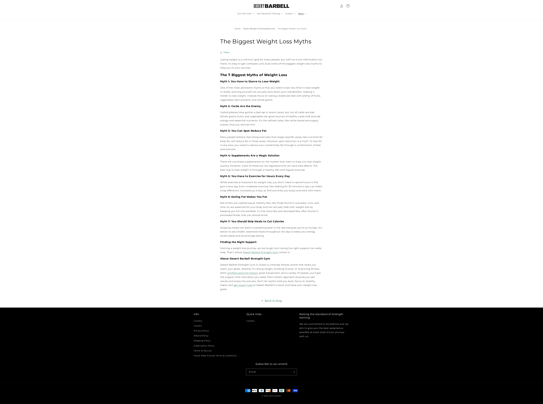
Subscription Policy (204, 345)
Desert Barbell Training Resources (259, 29)
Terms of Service (203, 350)
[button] (245, 14)
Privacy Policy (201, 330)
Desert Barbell (275, 396)
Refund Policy (201, 335)
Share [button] (226, 52)
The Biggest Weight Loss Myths (292, 29)
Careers (198, 326)
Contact (198, 321)
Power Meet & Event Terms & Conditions (215, 355)
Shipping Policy (202, 340)
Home (237, 29)
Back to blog (273, 300)
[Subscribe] (294, 372)
